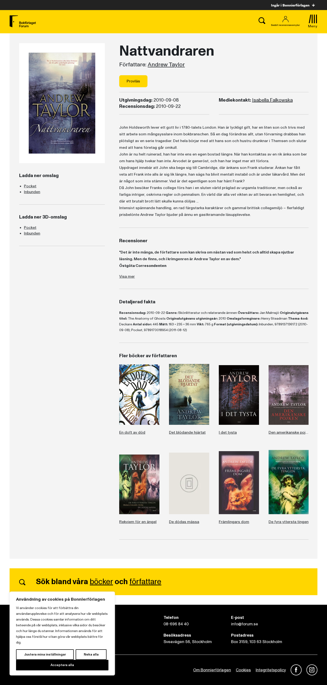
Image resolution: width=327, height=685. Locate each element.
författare (145, 581)
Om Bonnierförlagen (212, 670)
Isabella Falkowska (272, 100)
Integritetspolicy (271, 670)
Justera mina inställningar (45, 654)
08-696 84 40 (176, 624)
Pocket (30, 186)
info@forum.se (244, 624)
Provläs (133, 81)
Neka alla (91, 654)
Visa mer (127, 276)
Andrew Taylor (166, 64)
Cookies (243, 670)
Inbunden (32, 192)
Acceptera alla (62, 665)
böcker (101, 581)
